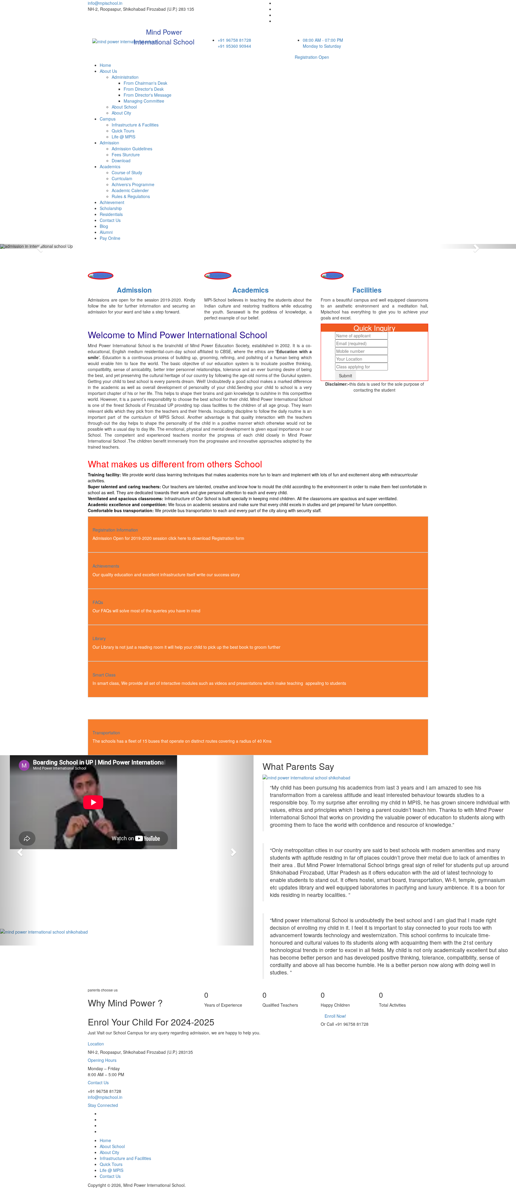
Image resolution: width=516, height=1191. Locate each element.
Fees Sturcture (126, 154)
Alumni (106, 232)
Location (96, 1044)
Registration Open (312, 57)
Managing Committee (144, 101)
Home (105, 65)
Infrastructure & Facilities (135, 125)
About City (121, 113)
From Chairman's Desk (145, 83)
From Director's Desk (144, 89)
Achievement (112, 202)
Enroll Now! (335, 1016)
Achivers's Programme (133, 184)
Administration (125, 77)
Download (121, 160)
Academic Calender (130, 190)
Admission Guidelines (132, 149)
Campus (108, 119)
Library (99, 638)
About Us (108, 71)
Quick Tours (123, 131)
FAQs (98, 602)
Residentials (111, 214)
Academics (110, 166)
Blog (104, 226)
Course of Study (127, 172)
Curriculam (122, 178)
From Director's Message (147, 95)
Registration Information (115, 530)
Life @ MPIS (123, 137)
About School (124, 107)
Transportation (106, 733)
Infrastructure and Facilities (125, 1158)
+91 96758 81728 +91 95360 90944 (234, 43)
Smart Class (104, 675)
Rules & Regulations (131, 196)
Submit (345, 376)
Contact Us (110, 220)
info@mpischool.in (105, 3)
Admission (109, 143)
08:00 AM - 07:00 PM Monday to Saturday (323, 43)
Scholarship (111, 208)
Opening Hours (102, 1060)
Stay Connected (103, 1105)
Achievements (106, 566)
